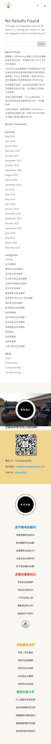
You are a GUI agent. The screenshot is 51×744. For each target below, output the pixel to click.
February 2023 (12, 247)
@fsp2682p (21, 472)
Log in (8, 358)
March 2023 (11, 242)
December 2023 (13, 213)
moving (9, 259)
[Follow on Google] (25, 635)
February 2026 (12, 150)
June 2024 (10, 194)
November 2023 (13, 218)
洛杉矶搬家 (10, 312)
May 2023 (10, 237)
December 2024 (13, 184)
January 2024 (11, 208)
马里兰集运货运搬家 (15, 346)
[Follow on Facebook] (20, 635)
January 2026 (11, 155)
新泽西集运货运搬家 (15, 307)
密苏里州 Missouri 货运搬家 (19, 297)
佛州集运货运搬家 (14, 268)
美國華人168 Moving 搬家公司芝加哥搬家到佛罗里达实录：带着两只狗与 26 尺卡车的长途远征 (25, 60)
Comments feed (13, 367)
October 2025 (12, 165)
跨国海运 (9, 331)
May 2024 (10, 199)
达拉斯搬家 (10, 336)
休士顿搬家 (10, 264)
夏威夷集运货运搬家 (15, 293)
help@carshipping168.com (30, 466)
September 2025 (13, 170)
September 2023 (13, 228)
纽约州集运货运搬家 (15, 317)
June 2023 (10, 233)
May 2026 (10, 136)
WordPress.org (13, 372)
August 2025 (11, 175)
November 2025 (13, 160)
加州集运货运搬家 (14, 273)
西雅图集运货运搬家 (15, 326)
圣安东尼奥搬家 (12, 288)
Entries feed (11, 362)
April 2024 (10, 204)
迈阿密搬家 (10, 341)
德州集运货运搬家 (14, 302)
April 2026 (10, 141)
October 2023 (12, 223)
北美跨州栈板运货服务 (16, 283)
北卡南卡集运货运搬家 (16, 278)
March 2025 (11, 179)
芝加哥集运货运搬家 (15, 322)
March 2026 (11, 146)
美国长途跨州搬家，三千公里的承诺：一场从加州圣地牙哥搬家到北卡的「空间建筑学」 (24, 101)
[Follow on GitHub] (31, 635)
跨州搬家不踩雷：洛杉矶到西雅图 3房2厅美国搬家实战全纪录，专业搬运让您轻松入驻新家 (25, 88)
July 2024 (9, 189)
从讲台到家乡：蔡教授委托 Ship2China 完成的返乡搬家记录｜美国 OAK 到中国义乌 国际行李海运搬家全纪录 (25, 113)
